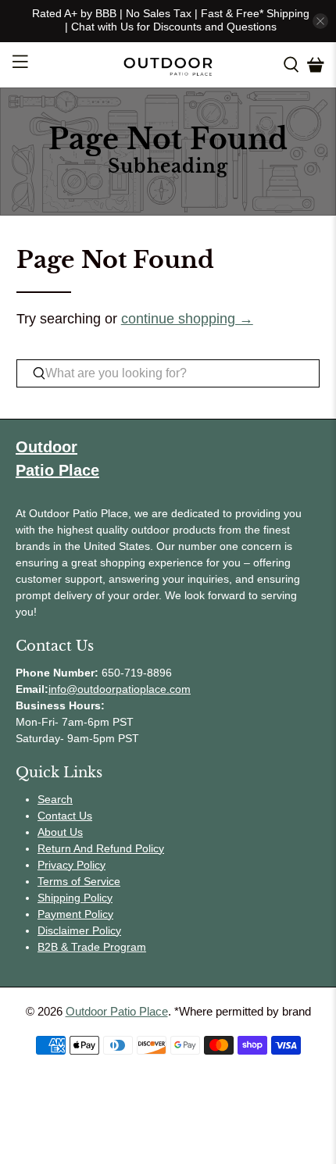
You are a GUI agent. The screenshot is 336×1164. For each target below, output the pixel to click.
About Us (60, 832)
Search (55, 799)
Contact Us (65, 815)
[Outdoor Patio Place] (168, 65)
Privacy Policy (71, 865)
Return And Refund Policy (101, 848)
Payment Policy (75, 914)
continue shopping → (187, 319)
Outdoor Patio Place (117, 1011)
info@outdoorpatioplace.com (119, 689)
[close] (320, 21)
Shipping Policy (75, 897)
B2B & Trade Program (92, 947)
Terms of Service (79, 881)
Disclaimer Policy (79, 930)
